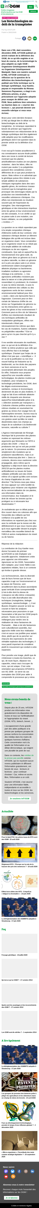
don (30, 7)
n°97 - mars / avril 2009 (9, 18)
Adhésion (33, 11)
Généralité (5, 683)
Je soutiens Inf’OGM (19, 798)
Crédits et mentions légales (21, 1206)
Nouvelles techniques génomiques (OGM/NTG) (17, 686)
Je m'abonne (12, 1198)
